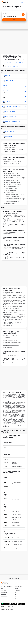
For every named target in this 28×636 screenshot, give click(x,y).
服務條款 (3, 606)
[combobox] (14, 14)
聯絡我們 (12, 606)
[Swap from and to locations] (23, 14)
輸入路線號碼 (17, 590)
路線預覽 (14, 147)
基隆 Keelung (14, 362)
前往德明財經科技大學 (16, 342)
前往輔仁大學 (5, 335)
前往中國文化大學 (13, 335)
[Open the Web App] (21, 604)
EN (2, 599)
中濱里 (4, 355)
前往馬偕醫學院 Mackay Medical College (11, 345)
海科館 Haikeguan (6, 362)
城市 (15, 598)
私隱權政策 (8, 606)
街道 (15, 594)
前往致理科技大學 (6, 342)
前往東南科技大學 (6, 337)
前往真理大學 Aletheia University (9, 340)
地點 (15, 592)
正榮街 (19, 355)
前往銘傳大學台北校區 (7, 347)
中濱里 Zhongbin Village (11, 355)
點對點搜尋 (17, 600)
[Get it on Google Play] (5, 604)
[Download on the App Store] (13, 604)
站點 (15, 596)
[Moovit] (5, 2)
